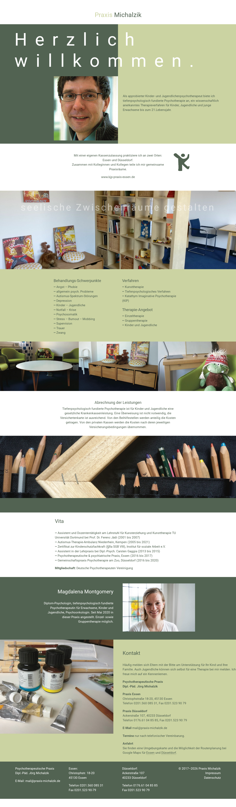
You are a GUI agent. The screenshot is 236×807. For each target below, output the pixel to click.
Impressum (213, 773)
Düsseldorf (168, 753)
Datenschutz (212, 778)
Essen (150, 753)
